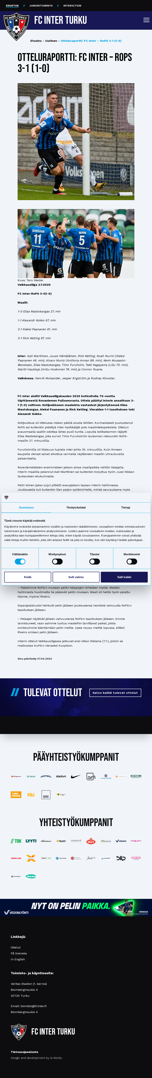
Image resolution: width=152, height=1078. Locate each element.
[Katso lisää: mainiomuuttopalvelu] (31, 876)
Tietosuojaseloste (24, 1052)
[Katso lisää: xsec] (31, 858)
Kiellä (28, 577)
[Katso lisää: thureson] (76, 841)
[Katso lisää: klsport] (106, 858)
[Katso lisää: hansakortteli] (46, 794)
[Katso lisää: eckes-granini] (91, 841)
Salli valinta (75, 577)
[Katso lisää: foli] (31, 794)
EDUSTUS (12, 5)
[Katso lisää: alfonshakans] (106, 776)
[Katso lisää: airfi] (91, 776)
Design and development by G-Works (36, 1058)
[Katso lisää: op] (121, 776)
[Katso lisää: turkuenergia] (16, 794)
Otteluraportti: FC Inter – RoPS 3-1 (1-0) (90, 41)
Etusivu (36, 41)
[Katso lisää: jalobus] (91, 858)
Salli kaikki (124, 577)
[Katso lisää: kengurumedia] (61, 794)
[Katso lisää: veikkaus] (121, 841)
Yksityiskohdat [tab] (76, 507)
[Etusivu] (16, 19)
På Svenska (19, 953)
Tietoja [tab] (125, 507)
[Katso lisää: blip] (121, 858)
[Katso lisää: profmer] (61, 858)
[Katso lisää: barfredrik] (136, 858)
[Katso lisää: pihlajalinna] (16, 776)
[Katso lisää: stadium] (61, 776)
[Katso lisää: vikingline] (16, 858)
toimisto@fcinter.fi (34, 1006)
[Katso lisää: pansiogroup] (106, 841)
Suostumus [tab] (26, 507)
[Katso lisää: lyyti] (31, 840)
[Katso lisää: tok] (16, 841)
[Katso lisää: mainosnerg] (16, 876)
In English (18, 959)
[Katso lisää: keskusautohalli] (46, 841)
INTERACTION (72, 5)
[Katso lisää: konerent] (136, 841)
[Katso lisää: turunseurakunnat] (76, 858)
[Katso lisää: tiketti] (61, 841)
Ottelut (16, 947)
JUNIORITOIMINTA (41, 5)
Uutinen (50, 41)
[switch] (57, 562)
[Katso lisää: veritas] (31, 776)
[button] (146, 19)
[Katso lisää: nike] (76, 776)
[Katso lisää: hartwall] (46, 776)
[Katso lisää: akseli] (136, 776)
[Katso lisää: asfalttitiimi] (46, 858)
